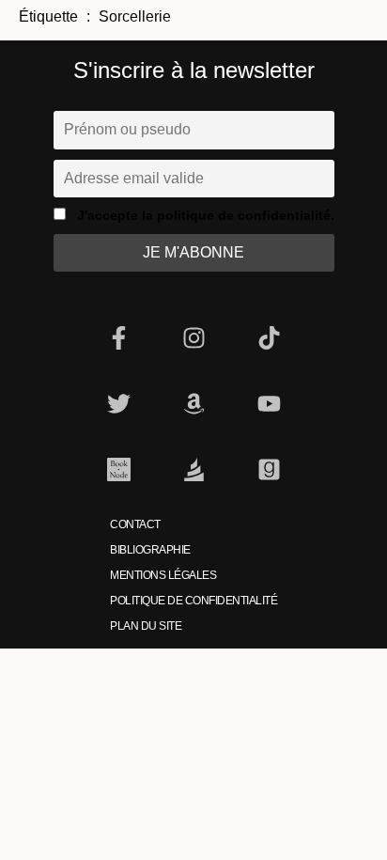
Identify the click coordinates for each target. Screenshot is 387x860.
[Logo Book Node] (118, 469)
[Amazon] (193, 404)
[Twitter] (118, 404)
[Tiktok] (268, 338)
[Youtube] (268, 404)
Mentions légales (163, 575)
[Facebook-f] (118, 338)
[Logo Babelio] (193, 469)
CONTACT (135, 524)
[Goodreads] (268, 469)
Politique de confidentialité (193, 600)
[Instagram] (193, 338)
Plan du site (145, 626)
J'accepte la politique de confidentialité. (205, 215)
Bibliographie (150, 549)
